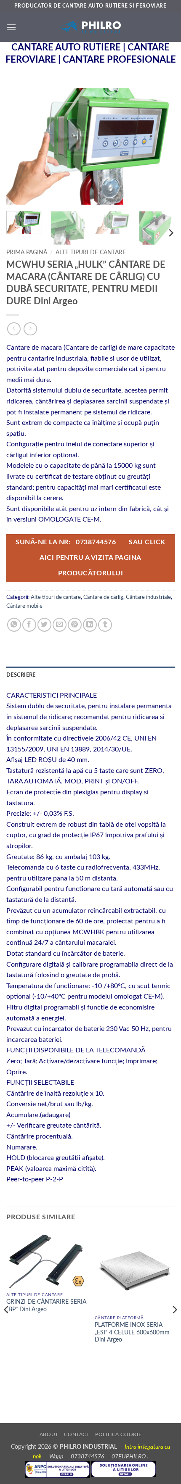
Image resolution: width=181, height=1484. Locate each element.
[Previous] (20, 146)
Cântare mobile (24, 606)
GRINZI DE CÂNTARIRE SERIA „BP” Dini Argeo (46, 1306)
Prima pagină (26, 253)
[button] (11, 27)
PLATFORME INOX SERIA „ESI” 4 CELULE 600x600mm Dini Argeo (132, 1332)
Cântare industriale (148, 597)
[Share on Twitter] (44, 625)
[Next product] (13, 328)
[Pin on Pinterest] (75, 625)
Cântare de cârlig (103, 597)
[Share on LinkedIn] (90, 625)
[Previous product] (30, 328)
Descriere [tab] (20, 674)
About (49, 1434)
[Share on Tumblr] (105, 625)
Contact (76, 1434)
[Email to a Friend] (60, 625)
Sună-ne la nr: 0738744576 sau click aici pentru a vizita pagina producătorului (90, 558)
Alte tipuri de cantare (91, 253)
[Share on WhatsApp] (14, 625)
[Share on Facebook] (29, 625)
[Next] (160, 146)
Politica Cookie (118, 1434)
